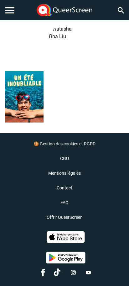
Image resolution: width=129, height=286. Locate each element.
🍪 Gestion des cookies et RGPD (64, 143)
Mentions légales (64, 173)
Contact (64, 187)
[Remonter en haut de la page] (115, 269)
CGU (64, 158)
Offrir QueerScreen (65, 217)
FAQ (64, 202)
